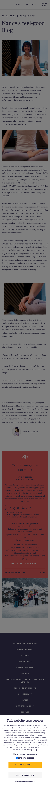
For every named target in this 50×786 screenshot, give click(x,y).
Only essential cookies (26, 754)
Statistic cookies (26, 758)
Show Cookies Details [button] (24, 781)
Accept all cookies (25, 765)
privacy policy (32, 750)
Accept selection (25, 775)
